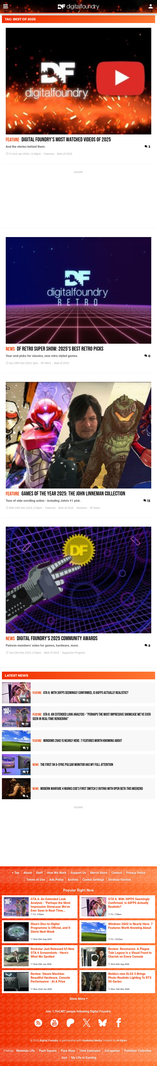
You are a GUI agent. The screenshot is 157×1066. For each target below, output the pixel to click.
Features (49, 154)
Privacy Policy (135, 873)
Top (16, 873)
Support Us (78, 873)
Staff (39, 873)
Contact (116, 873)
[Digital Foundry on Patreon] (70, 1023)
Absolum (81, 508)
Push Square (48, 1051)
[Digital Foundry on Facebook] (119, 1023)
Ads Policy (56, 879)
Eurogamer (112, 1051)
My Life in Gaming (83, 1057)
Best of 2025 (64, 154)
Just (64, 1057)
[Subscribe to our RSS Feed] (38, 1023)
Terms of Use (35, 879)
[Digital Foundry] (78, 7)
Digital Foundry (49, 1040)
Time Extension (90, 1051)
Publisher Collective (137, 1051)
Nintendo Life (25, 1051)
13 (148, 501)
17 (26, 724)
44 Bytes (121, 1040)
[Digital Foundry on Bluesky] (103, 1023)
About (28, 873)
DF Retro (46, 363)
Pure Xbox (68, 1051)
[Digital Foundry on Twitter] (86, 1023)
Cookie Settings (93, 879)
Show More (78, 999)
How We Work (56, 873)
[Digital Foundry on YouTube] (54, 1023)
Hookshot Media (92, 1040)
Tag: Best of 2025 (20, 19)
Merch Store (98, 873)
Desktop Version (119, 879)
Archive (73, 879)
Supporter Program (73, 652)
